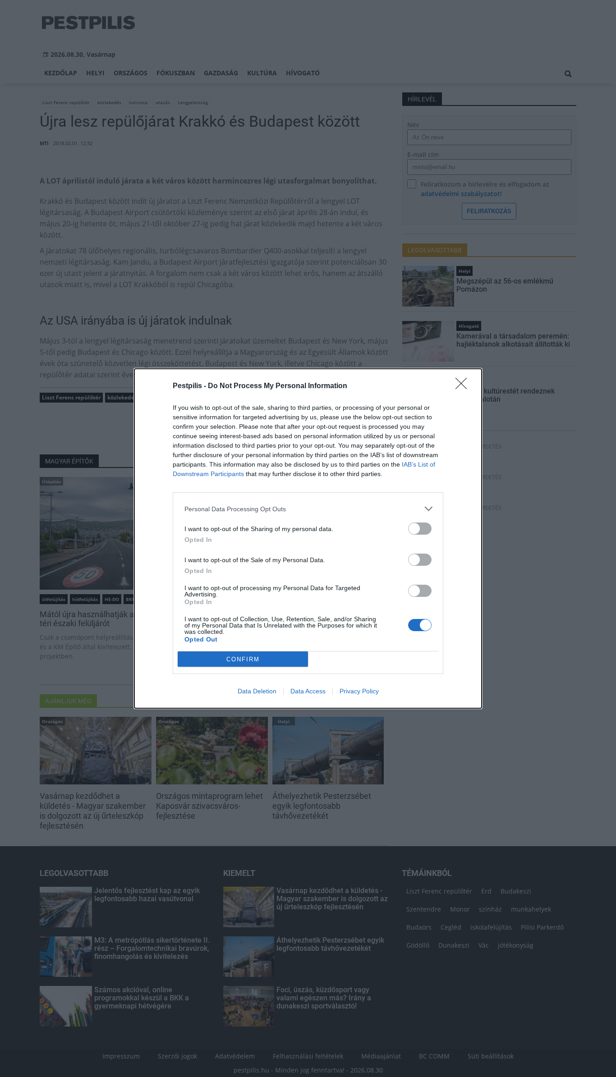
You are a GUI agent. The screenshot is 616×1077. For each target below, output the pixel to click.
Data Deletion (257, 691)
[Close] (464, 386)
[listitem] (308, 508)
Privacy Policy (359, 691)
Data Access (308, 691)
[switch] (420, 528)
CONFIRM (243, 659)
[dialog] (308, 538)
